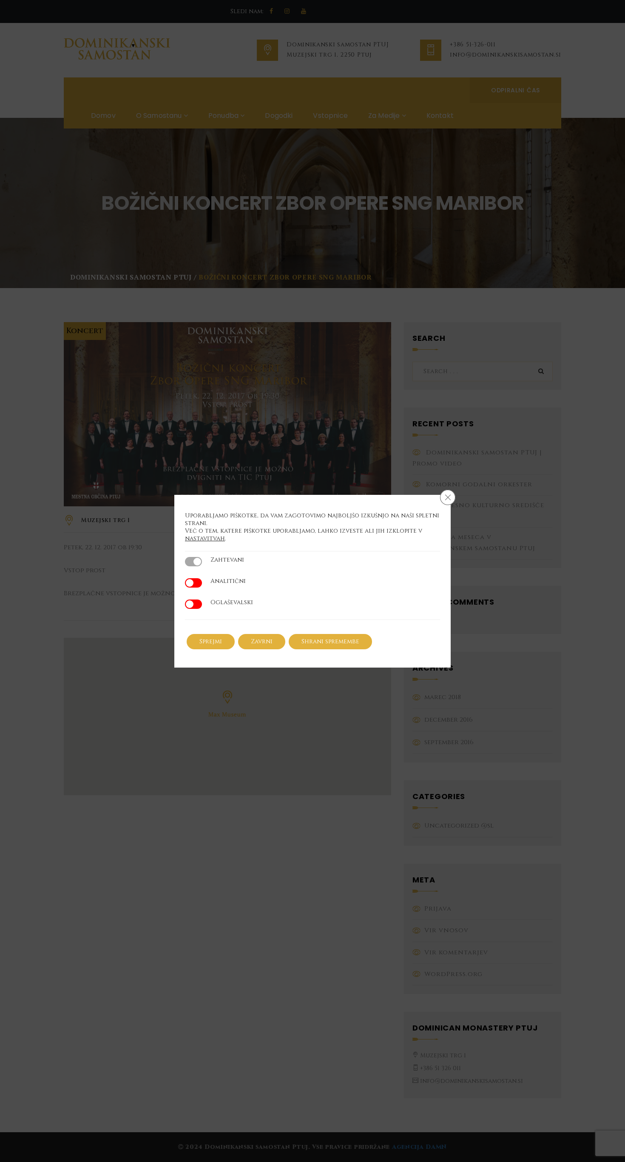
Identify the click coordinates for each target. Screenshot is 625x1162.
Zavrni (262, 641)
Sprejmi (210, 641)
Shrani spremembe (330, 641)
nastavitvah (205, 538)
